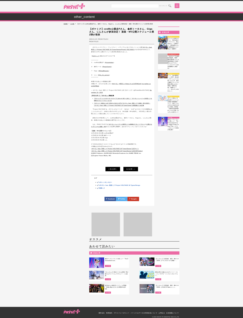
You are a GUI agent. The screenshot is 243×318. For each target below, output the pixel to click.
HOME (66, 24)
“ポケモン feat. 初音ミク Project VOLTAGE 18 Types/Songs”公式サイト (115, 148)
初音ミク (102, 188)
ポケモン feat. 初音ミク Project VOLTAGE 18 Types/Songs (119, 185)
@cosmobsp (109, 62)
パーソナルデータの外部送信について (144, 313)
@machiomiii (107, 66)
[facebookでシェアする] (110, 200)
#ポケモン (115, 83)
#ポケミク (96, 56)
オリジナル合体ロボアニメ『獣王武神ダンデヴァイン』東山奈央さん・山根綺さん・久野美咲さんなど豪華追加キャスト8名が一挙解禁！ (173, 44)
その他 (72, 24)
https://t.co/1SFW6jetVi (134, 83)
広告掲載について (172, 313)
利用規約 (109, 313)
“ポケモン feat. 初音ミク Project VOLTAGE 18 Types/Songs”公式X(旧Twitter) (117, 151)
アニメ (170, 36)
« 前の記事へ (112, 169)
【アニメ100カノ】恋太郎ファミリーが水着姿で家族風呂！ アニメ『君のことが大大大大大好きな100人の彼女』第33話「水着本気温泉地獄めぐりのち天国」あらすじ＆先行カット (173, 105)
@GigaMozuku (104, 71)
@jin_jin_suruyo (103, 75)
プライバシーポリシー (121, 313)
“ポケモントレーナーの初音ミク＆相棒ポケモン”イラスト (126, 124)
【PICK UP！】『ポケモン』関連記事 (102, 95)
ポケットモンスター (105, 182)
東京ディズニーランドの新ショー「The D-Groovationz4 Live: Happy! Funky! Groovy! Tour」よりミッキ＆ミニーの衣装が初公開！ (173, 124)
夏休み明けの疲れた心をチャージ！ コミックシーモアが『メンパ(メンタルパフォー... (166, 273)
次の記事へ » (130, 169)
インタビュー (172, 54)
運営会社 (102, 313)
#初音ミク (122, 83)
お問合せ (162, 313)
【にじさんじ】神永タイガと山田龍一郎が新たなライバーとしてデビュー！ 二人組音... (116, 273)
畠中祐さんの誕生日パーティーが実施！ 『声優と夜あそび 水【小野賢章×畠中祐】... (116, 287)
